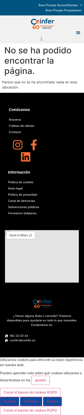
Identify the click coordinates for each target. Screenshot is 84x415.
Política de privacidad (22, 194)
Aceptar (10, 401)
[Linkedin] (25, 156)
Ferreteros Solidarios (22, 213)
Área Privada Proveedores (63, 10)
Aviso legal (15, 188)
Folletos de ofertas (21, 125)
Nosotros (15, 119)
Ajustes (52, 401)
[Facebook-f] (33, 144)
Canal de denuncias (21, 200)
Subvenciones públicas (23, 207)
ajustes (40, 380)
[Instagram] (17, 144)
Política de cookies (20, 182)
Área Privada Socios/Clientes (58, 5)
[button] (78, 32)
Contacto (15, 132)
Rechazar (31, 401)
